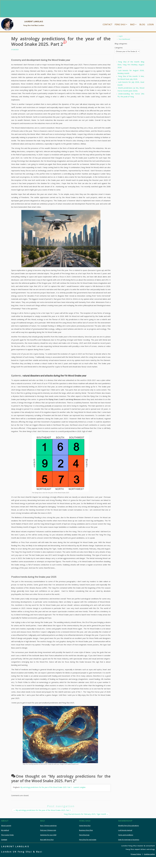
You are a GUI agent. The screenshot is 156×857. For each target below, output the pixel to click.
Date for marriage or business (128, 840)
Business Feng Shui (86, 830)
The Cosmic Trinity (7, 835)
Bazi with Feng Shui (47, 840)
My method (5, 830)
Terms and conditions (125, 835)
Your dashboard (124, 39)
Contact (4, 840)
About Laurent (6, 825)
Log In (121, 36)
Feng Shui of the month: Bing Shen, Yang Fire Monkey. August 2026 (131, 65)
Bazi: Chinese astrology (48, 825)
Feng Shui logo (84, 835)
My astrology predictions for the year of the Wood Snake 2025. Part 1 (42, 810)
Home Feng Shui (84, 825)
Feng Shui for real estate (87, 840)
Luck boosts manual (125, 830)
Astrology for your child (48, 835)
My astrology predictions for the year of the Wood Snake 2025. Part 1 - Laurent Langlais (53, 787)
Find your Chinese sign (48, 830)
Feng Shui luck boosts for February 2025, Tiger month (86, 814)
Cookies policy (149, 854)
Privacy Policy (136, 854)
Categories (119, 48)
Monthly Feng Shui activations (128, 825)
